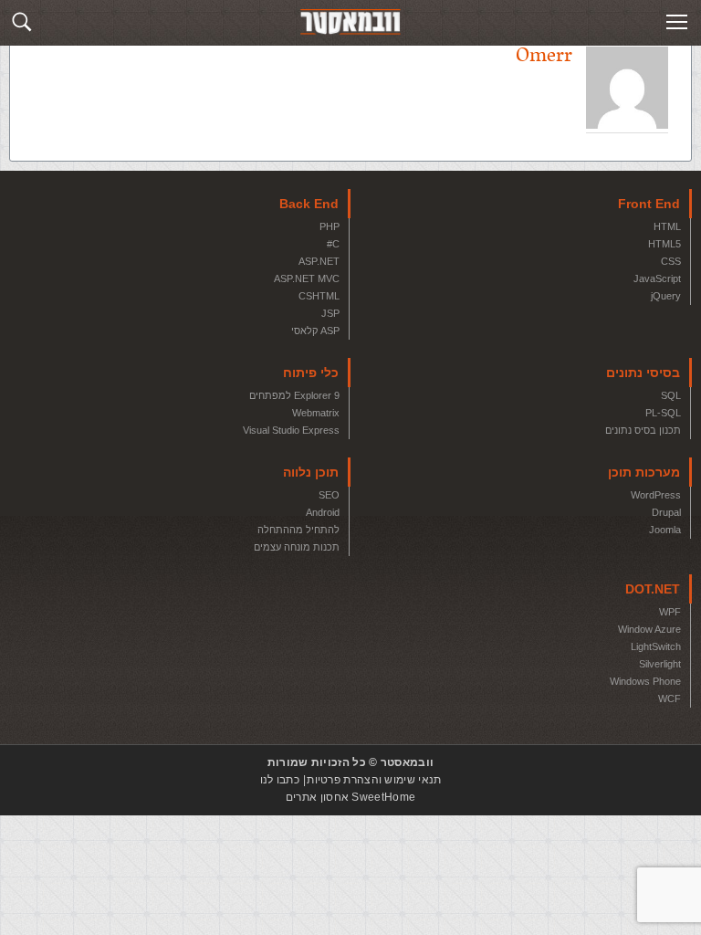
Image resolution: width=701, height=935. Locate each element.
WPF (670, 611)
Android (323, 512)
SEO (329, 494)
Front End (649, 203)
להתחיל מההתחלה (298, 529)
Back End (309, 203)
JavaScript (657, 278)
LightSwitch (656, 646)
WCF (669, 698)
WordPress (656, 494)
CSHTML (319, 295)
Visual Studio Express (291, 430)
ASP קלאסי (315, 330)
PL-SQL (663, 412)
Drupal (666, 512)
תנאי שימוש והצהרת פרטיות (374, 779)
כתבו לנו (279, 779)
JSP (330, 313)
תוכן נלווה (311, 472)
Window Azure (649, 629)
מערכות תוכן (644, 472)
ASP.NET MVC (307, 278)
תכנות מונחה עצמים (297, 546)
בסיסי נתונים (643, 372)
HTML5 (664, 243)
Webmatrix (316, 412)
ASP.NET (319, 261)
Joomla (665, 529)
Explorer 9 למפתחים (294, 395)
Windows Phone (645, 681)
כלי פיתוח (311, 372)
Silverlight (660, 663)
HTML (667, 226)
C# (333, 243)
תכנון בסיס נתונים (643, 430)
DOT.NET (652, 589)
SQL (671, 395)
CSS (671, 261)
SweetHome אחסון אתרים (350, 797)
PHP (329, 226)
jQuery (666, 295)
